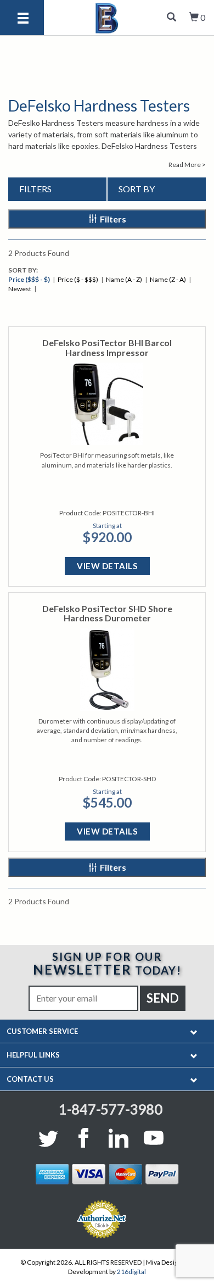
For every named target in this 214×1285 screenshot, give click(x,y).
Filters (113, 219)
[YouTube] (153, 1138)
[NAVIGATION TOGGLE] (194, 1031)
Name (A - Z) (124, 279)
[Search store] (171, 17)
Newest (19, 289)
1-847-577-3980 (110, 1109)
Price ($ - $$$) (78, 279)
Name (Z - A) (168, 279)
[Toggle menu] (23, 19)
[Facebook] (83, 1138)
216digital (131, 1271)
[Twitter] (50, 1138)
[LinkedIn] (118, 1138)
